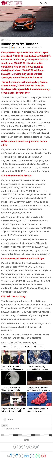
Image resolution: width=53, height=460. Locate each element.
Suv (42, 346)
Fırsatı (5, 346)
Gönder (4, 426)
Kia (35, 346)
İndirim (14, 346)
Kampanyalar (25, 346)
